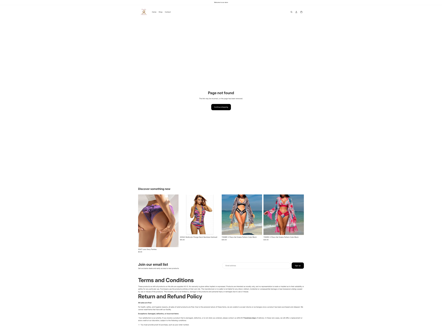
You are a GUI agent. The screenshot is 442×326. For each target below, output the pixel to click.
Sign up (298, 266)
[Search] (291, 12)
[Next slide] (175, 220)
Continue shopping (221, 107)
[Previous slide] (141, 220)
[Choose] (175, 244)
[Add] (217, 231)
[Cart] (301, 12)
